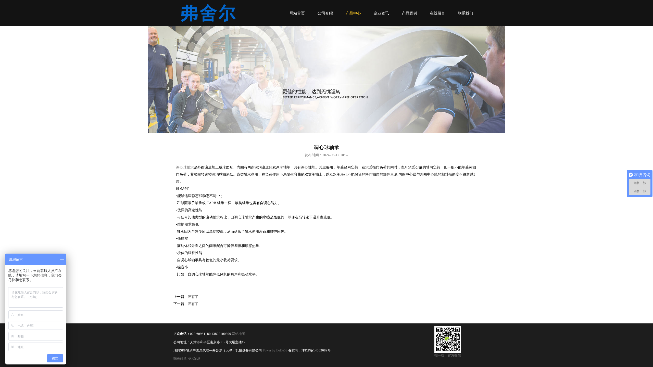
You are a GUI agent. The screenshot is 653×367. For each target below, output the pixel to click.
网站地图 (238, 334)
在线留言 (437, 13)
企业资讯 (381, 13)
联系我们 (465, 13)
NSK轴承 (193, 359)
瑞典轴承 (180, 359)
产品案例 (409, 13)
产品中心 (353, 13)
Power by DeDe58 (275, 350)
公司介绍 (325, 13)
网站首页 (297, 13)
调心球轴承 (185, 167)
